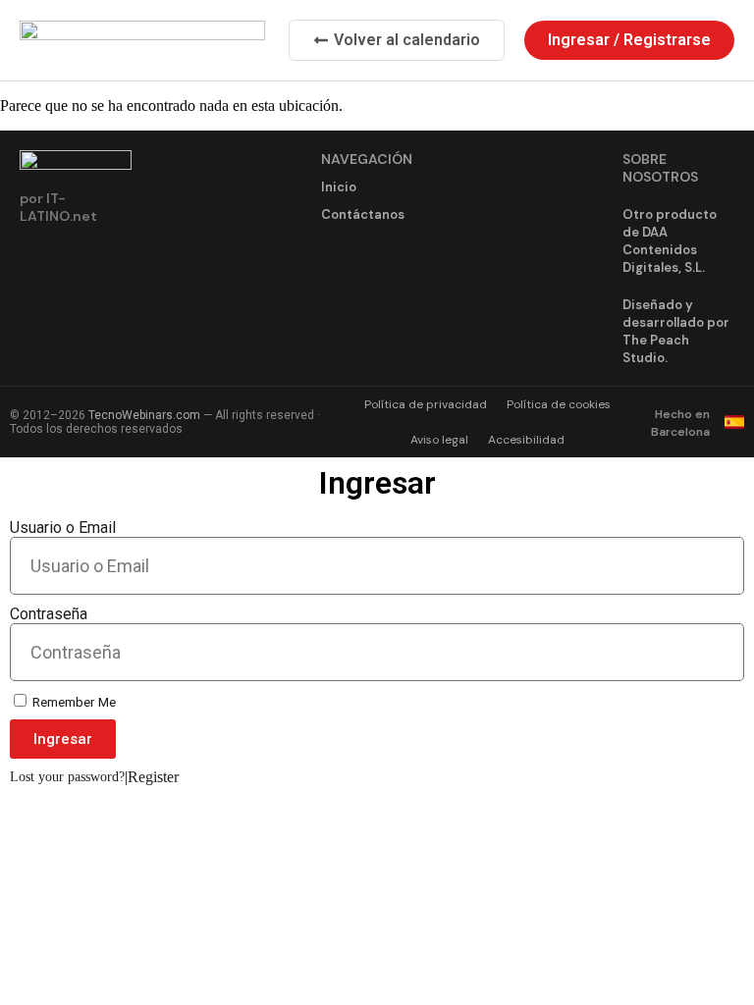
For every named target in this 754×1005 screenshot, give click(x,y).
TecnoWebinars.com (144, 415)
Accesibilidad (526, 440)
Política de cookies (559, 404)
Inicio (338, 187)
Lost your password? (67, 776)
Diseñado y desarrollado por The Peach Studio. (675, 331)
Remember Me (72, 702)
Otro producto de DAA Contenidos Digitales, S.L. (669, 241)
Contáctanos (362, 214)
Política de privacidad (425, 404)
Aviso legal (439, 440)
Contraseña (48, 614)
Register (153, 776)
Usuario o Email (63, 527)
